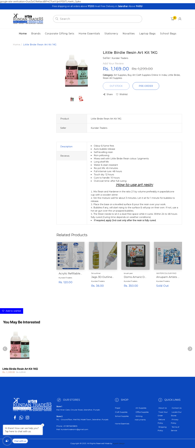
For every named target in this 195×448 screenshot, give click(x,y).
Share (110, 94)
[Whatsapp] (21, 418)
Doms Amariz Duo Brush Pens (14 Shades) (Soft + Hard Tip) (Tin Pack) (135, 276)
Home (16, 44)
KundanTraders (65, 277)
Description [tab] (66, 146)
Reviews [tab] (64, 155)
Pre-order (146, 86)
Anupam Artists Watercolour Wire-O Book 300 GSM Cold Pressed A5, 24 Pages (168, 276)
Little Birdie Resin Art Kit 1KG (20, 368)
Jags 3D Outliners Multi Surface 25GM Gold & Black (103, 276)
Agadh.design (119, 443)
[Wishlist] (77, 287)
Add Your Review (113, 63)
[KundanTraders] (28, 18)
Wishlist (123, 94)
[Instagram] (27, 418)
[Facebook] (15, 418)
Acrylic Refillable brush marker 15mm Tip (70, 273)
